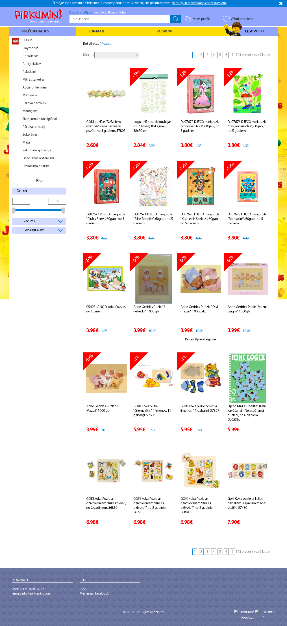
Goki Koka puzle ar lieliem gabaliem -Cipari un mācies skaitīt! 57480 (247, 503)
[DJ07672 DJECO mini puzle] (200, 94)
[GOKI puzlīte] (106, 94)
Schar (122, 12)
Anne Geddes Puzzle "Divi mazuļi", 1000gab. (199, 309)
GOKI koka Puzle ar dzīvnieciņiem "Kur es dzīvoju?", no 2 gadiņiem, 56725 (151, 505)
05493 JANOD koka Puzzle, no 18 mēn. (106, 309)
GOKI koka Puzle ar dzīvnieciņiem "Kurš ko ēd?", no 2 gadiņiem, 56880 (106, 503)
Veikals (255, 31)
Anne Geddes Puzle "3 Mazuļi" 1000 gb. (102, 409)
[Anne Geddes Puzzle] (200, 279)
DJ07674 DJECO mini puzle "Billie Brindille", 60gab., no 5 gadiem (153, 219)
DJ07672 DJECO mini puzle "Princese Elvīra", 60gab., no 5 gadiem (200, 126)
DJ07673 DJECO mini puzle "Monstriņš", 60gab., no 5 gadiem (247, 219)
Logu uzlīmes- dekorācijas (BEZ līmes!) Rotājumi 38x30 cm (152, 126)
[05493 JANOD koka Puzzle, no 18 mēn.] (106, 279)
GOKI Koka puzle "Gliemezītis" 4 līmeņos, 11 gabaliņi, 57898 (152, 411)
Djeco (104, 12)
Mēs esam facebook (94, 593)
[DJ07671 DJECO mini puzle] (106, 186)
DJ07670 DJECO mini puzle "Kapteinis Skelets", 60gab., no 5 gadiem (200, 219)
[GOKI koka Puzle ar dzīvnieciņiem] (106, 471)
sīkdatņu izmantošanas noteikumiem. (199, 3)
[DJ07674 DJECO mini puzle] (153, 186)
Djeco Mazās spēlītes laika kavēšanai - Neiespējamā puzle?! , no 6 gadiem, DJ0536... (247, 413)
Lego (97, 12)
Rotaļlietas (91, 44)
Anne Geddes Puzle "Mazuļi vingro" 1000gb (247, 309)
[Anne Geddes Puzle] (153, 279)
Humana (113, 12)
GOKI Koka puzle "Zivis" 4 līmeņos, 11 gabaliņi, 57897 (199, 409)
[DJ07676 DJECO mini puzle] (248, 94)
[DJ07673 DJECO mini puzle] (248, 186)
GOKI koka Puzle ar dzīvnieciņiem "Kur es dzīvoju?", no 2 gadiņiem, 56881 (198, 505)
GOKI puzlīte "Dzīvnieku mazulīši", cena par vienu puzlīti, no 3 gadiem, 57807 (105, 126)
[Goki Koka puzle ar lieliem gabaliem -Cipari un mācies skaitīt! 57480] (248, 471)
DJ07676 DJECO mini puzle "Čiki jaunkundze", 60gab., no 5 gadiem (247, 126)
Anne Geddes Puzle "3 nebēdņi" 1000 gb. (149, 309)
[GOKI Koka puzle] (153, 378)
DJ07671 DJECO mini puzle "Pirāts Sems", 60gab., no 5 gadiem (105, 219)
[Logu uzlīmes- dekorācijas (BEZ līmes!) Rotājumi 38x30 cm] (153, 94)
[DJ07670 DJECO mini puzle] (200, 186)
